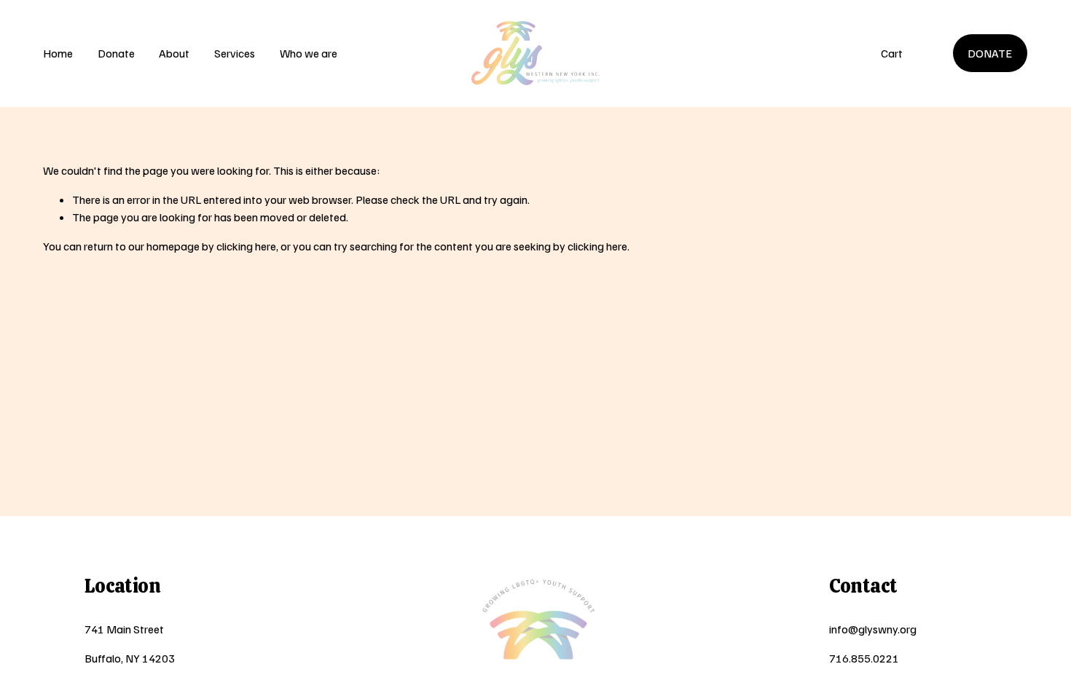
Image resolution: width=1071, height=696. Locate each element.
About (174, 53)
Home (58, 53)
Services (234, 53)
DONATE (990, 53)
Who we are (308, 53)
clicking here (246, 246)
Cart (892, 53)
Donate (116, 53)
